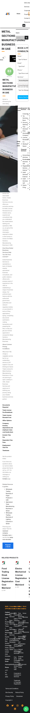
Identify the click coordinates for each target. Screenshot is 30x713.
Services (24, 617)
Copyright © (8, 700)
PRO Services (10, 634)
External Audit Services (19, 658)
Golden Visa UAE (15, 667)
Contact (4, 479)
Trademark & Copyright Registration (15, 682)
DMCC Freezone (15, 619)
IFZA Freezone (15, 614)
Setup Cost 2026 (18, 144)
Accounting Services (19, 637)
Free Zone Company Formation (15, 659)
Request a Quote (8, 546)
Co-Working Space (10, 647)
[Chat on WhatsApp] (26, 709)
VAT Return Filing (19, 665)
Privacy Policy (9, 696)
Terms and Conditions (11, 688)
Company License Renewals (10, 640)
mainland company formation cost (6, 533)
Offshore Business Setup (19, 631)
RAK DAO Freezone (15, 631)
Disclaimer (19, 696)
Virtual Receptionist (15, 645)
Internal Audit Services (19, 651)
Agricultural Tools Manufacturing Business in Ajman (10, 506)
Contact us (18, 111)
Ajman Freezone (15, 625)
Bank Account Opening (10, 622)
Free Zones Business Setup (19, 615)
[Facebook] (7, 705)
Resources (14, 127)
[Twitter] (12, 705)
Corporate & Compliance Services (15, 675)
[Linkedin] (15, 708)
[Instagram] (17, 705)
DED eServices (18, 107)
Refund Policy (19, 692)
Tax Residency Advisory (15, 638)
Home (18, 13)
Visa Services (10, 628)
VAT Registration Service (19, 643)
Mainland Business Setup (19, 623)
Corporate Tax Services (10, 615)
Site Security (9, 692)
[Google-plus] (22, 705)
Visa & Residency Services (15, 651)
